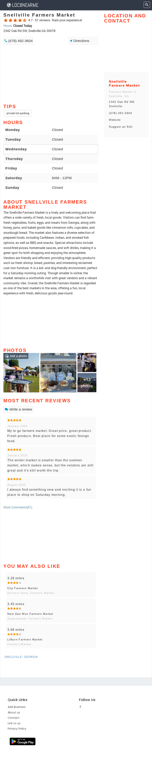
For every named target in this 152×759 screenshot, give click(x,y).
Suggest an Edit (121, 126)
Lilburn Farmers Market (25, 639)
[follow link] (81, 707)
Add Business (17, 707)
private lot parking (18, 113)
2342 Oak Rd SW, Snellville (122, 104)
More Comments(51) (17, 507)
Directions (80, 41)
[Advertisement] (50, 59)
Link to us (14, 723)
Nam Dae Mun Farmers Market (30, 613)
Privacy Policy (17, 729)
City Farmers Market (22, 588)
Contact (13, 718)
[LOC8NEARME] (22, 5)
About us (14, 712)
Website (115, 119)
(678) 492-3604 (20, 41)
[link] (21, 372)
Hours (7, 25)
